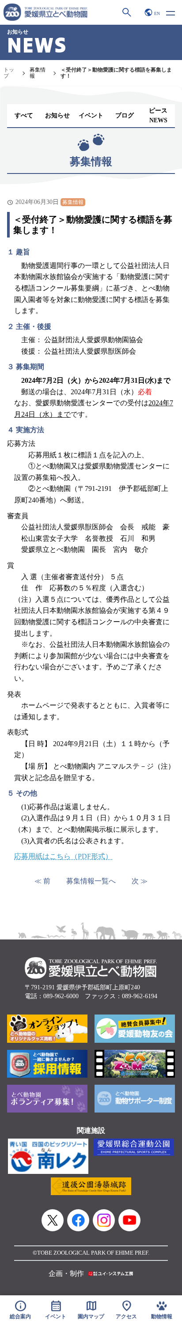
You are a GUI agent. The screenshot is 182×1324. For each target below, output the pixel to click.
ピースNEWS (158, 115)
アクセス (126, 1310)
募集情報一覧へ (91, 881)
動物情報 (161, 1317)
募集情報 (38, 73)
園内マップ (91, 1310)
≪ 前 (42, 881)
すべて (24, 115)
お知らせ (57, 115)
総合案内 (20, 1310)
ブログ (124, 115)
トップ (9, 73)
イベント (91, 115)
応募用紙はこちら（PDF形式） (63, 856)
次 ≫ (140, 881)
